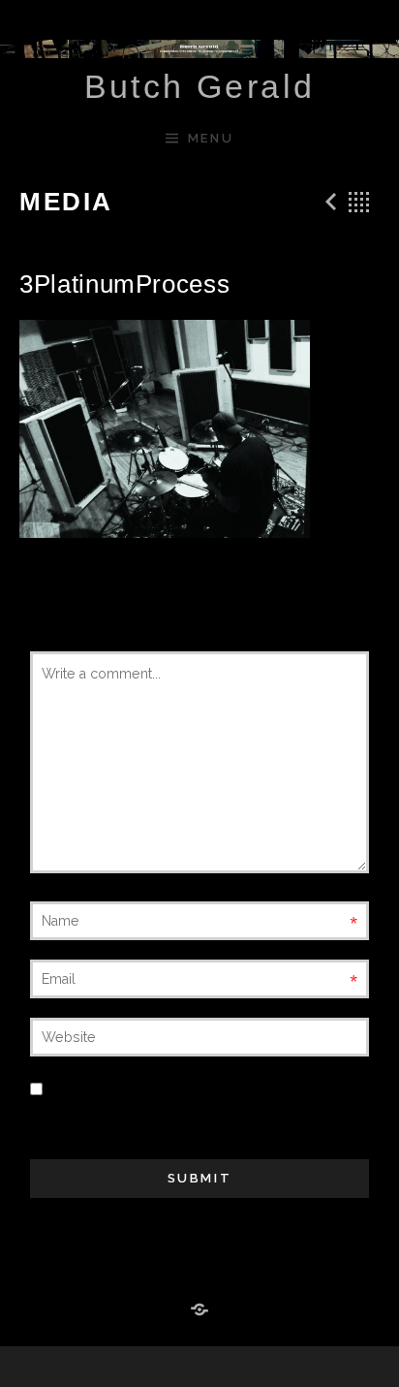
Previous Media (328, 201)
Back (359, 201)
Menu (210, 138)
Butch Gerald (200, 86)
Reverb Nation (199, 1310)
